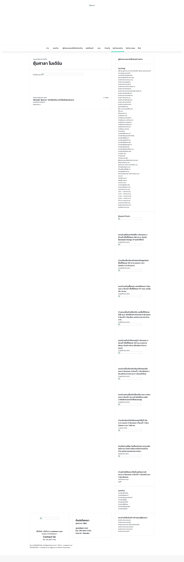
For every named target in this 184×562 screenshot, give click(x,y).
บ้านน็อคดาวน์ (122, 129)
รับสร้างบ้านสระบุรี (123, 84)
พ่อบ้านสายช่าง (118, 48)
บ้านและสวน (121, 158)
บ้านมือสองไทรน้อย (124, 124)
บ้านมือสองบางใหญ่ (124, 122)
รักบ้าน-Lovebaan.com (53, 531)
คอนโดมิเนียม (122, 107)
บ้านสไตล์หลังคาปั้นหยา (125, 149)
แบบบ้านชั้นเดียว (123, 187)
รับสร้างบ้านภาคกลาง (124, 80)
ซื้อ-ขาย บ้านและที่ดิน (124, 109)
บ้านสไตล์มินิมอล (123, 142)
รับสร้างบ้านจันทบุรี (123, 89)
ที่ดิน (119, 111)
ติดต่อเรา (45, 534)
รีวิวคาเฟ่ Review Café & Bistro (127, 174)
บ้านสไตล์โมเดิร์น (123, 151)
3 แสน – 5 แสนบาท (123, 196)
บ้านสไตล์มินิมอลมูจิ (124, 145)
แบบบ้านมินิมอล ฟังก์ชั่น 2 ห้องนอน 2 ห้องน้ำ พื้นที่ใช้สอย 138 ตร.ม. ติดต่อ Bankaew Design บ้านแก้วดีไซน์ (132, 237)
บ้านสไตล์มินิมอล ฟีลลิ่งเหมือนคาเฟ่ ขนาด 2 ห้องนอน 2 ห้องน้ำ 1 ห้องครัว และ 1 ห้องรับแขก (134, 474)
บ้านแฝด (120, 156)
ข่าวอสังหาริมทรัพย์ (124, 75)
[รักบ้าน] (92, 5)
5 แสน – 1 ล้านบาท (123, 198)
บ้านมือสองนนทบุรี (123, 118)
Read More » (37, 104)
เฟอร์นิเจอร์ (89, 48)
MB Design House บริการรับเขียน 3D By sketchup (133, 71)
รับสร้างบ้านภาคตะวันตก (125, 529)
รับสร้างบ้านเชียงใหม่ (124, 100)
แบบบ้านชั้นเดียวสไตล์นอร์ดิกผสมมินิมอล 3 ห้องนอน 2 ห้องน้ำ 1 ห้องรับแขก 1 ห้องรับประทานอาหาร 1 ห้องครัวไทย (134, 371)
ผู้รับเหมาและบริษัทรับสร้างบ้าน (73, 48)
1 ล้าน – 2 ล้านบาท (123, 192)
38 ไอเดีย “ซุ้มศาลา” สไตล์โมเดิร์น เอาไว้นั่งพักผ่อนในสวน (53, 100)
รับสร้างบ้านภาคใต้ (123, 102)
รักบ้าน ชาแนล (130, 48)
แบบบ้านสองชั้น (122, 203)
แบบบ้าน (55, 48)
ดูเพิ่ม (119, 482)
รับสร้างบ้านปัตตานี (124, 104)
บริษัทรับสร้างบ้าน (123, 127)
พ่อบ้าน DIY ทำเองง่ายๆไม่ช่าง (127, 165)
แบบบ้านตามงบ (122, 189)
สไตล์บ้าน (121, 178)
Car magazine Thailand (54, 547)
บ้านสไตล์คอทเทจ (123, 133)
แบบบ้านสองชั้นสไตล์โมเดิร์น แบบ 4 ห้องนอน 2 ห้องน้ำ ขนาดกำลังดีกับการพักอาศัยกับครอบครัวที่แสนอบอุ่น (134, 397)
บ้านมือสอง (121, 116)
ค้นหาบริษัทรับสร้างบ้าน (125, 78)
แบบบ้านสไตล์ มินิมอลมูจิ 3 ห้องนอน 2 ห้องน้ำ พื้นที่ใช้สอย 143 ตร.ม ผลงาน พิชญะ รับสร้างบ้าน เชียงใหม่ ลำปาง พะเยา (133, 344)
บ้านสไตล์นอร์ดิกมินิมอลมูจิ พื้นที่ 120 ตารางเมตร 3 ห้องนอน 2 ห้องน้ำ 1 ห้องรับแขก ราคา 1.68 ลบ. (133, 423)
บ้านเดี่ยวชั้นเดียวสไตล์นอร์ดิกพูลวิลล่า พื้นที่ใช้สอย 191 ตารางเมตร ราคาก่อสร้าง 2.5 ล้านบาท (133, 263)
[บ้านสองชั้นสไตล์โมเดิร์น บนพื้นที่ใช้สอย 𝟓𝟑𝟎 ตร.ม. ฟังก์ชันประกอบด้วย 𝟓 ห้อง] (130, 297)
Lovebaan (43, 547)
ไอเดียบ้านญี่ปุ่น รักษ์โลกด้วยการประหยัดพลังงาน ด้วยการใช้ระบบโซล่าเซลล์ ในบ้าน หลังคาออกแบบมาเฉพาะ (134, 449)
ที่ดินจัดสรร (121, 113)
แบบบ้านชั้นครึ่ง (122, 185)
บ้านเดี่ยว (121, 154)
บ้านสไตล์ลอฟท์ (122, 147)
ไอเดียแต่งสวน (122, 207)
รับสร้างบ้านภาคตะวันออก (125, 86)
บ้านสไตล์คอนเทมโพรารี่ (125, 136)
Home (35, 59)
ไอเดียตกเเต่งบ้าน (123, 205)
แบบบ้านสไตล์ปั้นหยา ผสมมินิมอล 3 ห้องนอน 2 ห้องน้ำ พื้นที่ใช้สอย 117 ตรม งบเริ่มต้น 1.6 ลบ (134, 289)
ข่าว (47, 48)
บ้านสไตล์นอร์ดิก (123, 140)
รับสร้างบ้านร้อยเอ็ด (124, 93)
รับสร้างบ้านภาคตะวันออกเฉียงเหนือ (128, 91)
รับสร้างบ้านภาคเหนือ (124, 95)
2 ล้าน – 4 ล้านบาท (123, 194)
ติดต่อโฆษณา (53, 534)
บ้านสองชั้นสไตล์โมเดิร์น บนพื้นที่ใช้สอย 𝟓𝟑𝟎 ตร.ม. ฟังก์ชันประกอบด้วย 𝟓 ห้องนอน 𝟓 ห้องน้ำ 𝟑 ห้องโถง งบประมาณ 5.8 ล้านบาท (134, 316)
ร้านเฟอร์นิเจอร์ (122, 171)
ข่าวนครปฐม (66, 547)
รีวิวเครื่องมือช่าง (123, 167)
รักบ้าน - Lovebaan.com (65, 545)
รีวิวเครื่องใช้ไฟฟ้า (123, 169)
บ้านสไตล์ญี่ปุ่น (122, 138)
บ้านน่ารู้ (107, 48)
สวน (99, 48)
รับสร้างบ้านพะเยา (123, 98)
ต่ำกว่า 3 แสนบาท (123, 201)
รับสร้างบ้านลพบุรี (123, 82)
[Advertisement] (92, 26)
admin (35, 98)
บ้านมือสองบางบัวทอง (124, 120)
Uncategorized (123, 73)
